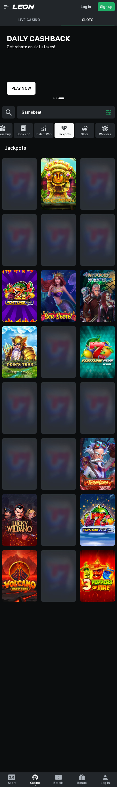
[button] (6, 7)
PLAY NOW (21, 88)
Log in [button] (86, 7)
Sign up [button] (106, 7)
